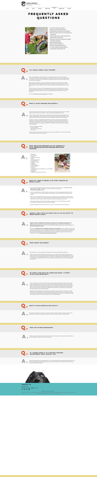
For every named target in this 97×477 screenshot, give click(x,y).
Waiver (43, 188)
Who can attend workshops (56, 43)
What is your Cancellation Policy (57, 45)
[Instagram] (24, 389)
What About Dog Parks (55, 42)
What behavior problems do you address (60, 31)
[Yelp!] (26, 389)
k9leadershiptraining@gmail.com (37, 189)
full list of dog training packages (40, 93)
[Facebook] (22, 389)
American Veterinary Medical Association (48, 233)
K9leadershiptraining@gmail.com (33, 4)
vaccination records (68, 187)
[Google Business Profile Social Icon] (29, 389)
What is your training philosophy (58, 29)
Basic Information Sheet (35, 188)
